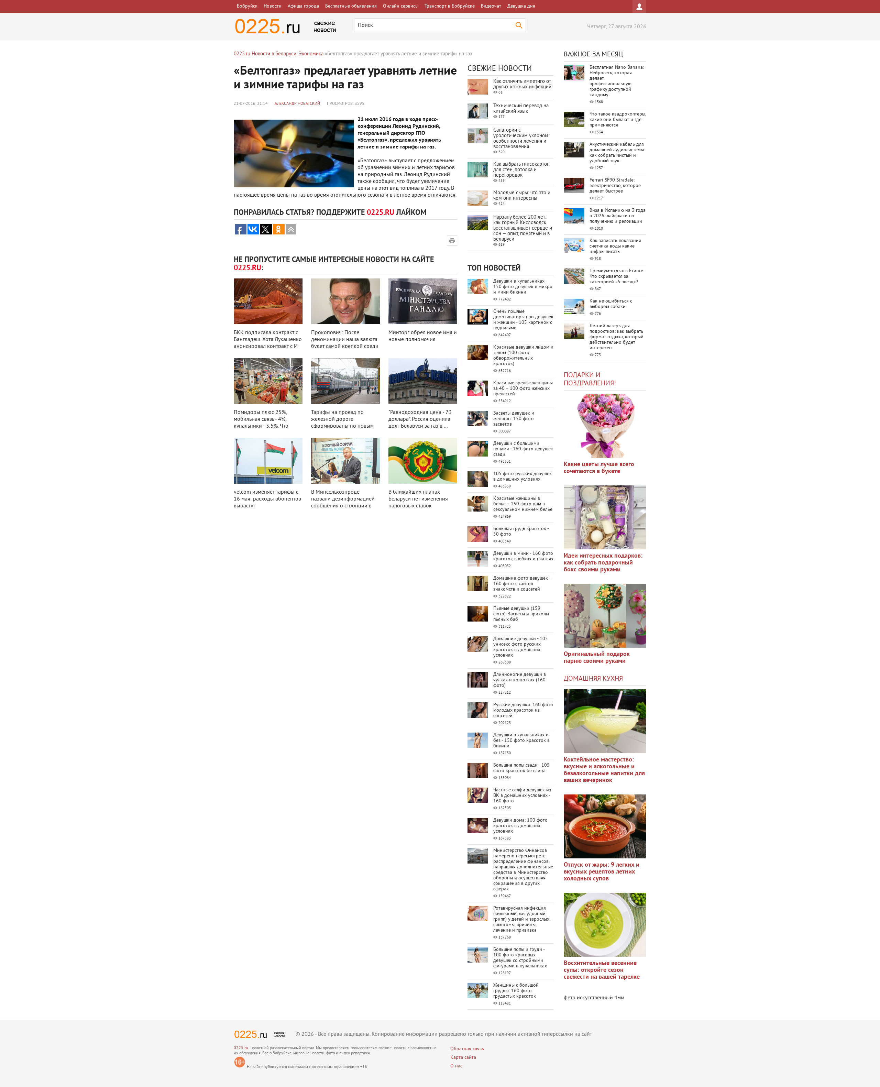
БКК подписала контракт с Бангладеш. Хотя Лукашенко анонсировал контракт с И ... (268, 343)
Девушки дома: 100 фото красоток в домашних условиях (520, 825)
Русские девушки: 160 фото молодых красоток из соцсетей (523, 710)
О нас (456, 1066)
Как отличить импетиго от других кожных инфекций (522, 84)
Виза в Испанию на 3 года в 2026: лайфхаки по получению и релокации (618, 216)
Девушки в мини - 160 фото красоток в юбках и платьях (523, 556)
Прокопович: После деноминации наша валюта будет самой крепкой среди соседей (344, 343)
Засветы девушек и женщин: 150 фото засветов (513, 418)
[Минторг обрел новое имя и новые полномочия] (422, 301)
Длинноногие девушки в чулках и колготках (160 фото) (519, 680)
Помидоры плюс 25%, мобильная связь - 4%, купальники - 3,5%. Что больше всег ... (261, 423)
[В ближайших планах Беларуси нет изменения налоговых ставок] (422, 461)
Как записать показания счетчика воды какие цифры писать (615, 246)
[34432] (605, 616)
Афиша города (303, 6)
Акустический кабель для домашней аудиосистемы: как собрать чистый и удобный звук (617, 153)
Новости (273, 6)
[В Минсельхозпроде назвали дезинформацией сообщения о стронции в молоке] (345, 461)
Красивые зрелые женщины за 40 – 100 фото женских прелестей (523, 388)
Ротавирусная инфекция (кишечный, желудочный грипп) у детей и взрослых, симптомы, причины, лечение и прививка (521, 919)
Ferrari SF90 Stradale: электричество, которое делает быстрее (615, 185)
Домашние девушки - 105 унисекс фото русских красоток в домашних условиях (520, 647)
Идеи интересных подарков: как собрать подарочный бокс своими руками (603, 563)
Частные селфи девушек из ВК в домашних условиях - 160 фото (522, 795)
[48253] (605, 517)
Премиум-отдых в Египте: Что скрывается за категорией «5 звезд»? (617, 276)
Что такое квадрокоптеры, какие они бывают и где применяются (618, 119)
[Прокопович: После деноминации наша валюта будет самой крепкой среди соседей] (345, 301)
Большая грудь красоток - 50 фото (521, 531)
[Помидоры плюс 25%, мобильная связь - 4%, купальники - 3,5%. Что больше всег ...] (268, 381)
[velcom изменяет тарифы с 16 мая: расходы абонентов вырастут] (268, 461)
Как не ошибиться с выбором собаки (611, 304)
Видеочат (491, 6)
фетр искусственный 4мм (594, 998)
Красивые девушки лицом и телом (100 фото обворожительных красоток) (523, 355)
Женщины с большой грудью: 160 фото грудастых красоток (516, 990)
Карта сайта (463, 1058)
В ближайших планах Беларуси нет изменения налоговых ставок (418, 499)
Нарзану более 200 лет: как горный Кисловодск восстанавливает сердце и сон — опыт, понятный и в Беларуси (522, 228)
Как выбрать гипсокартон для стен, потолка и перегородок (521, 170)
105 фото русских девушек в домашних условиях (522, 476)
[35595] (605, 426)
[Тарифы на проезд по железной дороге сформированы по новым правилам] (345, 381)
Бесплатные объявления (351, 6)
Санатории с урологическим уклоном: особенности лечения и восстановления (521, 138)
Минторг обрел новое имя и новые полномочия (422, 336)
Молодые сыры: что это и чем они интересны (521, 196)
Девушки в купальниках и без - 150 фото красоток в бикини (521, 740)
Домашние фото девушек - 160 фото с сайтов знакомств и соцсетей (521, 583)
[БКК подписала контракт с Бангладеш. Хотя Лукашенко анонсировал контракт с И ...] (268, 301)
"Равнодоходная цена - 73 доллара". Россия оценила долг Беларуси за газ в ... (420, 419)
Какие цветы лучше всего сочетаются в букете (599, 468)
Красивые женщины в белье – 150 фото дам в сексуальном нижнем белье (522, 504)
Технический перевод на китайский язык (521, 109)
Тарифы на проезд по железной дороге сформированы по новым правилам (342, 423)
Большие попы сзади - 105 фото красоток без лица (521, 768)
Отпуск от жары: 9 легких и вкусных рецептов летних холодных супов (601, 872)
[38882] (605, 721)
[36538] (605, 925)
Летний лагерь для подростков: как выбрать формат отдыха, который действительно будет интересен (617, 337)
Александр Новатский (297, 104)
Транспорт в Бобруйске (450, 6)
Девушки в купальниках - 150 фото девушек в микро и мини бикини (522, 286)
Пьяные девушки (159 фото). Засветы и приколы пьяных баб (521, 614)
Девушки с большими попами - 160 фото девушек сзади (523, 449)
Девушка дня (521, 6)
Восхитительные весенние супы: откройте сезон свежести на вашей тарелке (602, 970)
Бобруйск (247, 6)
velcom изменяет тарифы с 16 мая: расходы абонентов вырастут (267, 499)
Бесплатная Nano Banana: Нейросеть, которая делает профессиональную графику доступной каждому (617, 81)
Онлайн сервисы (400, 6)
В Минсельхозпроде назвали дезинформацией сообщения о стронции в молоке (343, 502)
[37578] (605, 826)
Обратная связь (467, 1049)
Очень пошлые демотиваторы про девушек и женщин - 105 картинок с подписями (523, 320)
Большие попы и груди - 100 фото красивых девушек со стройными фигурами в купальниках (520, 958)
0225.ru (241, 1048)
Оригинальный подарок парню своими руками (597, 657)
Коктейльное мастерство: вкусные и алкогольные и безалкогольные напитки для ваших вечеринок (604, 770)
